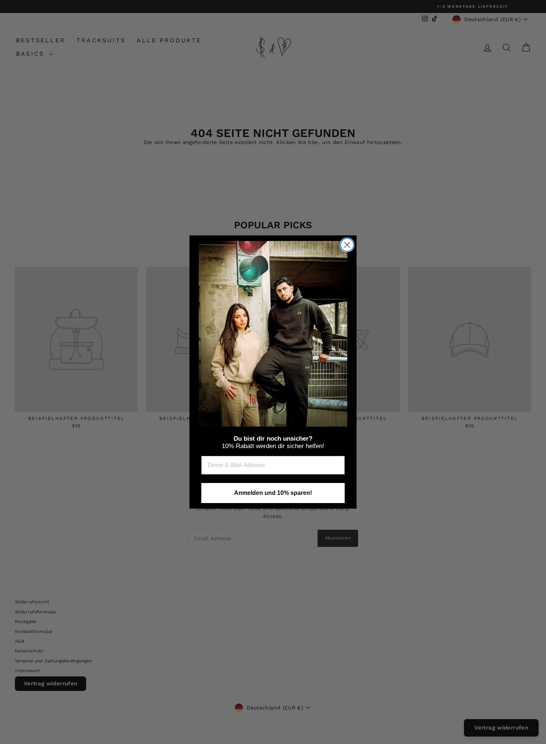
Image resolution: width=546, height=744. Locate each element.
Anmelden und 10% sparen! (273, 493)
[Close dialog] (347, 244)
